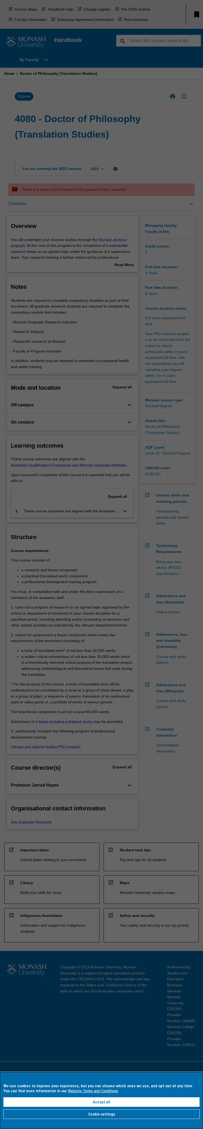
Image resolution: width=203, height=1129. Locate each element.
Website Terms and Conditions (93, 1091)
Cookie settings (101, 1114)
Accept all (101, 1102)
